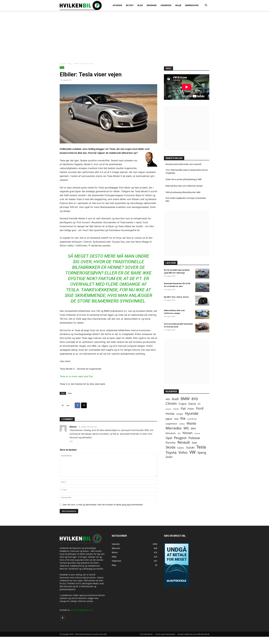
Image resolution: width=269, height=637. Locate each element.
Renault (184, 442)
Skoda (170, 447)
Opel (169, 437)
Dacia (192, 403)
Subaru (180, 447)
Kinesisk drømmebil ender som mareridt (183, 164)
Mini (193, 428)
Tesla (69, 393)
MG (186, 428)
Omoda (197, 433)
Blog (70, 63)
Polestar (194, 437)
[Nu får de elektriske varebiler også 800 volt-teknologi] (202, 273)
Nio (179, 433)
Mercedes (174, 428)
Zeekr (169, 457)
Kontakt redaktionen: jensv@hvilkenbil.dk (193, 634)
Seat (194, 442)
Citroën (171, 403)
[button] (206, 5)
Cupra (182, 403)
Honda (170, 413)
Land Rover (192, 419)
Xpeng (202, 452)
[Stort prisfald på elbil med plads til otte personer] (202, 327)
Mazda (191, 423)
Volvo (182, 452)
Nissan (188, 432)
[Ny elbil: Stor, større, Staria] (202, 300)
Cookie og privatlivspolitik (165, 634)
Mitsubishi (171, 433)
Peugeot (180, 437)
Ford (199, 408)
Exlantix (168, 409)
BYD (195, 398)
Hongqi (179, 414)
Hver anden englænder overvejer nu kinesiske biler (186, 199)
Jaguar (169, 418)
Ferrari (176, 409)
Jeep (176, 418)
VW (192, 452)
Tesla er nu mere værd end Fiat (76, 376)
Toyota (171, 452)
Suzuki (190, 447)
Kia (182, 418)
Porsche (171, 442)
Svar (71, 441)
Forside (62, 63)
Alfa (168, 399)
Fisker (191, 408)
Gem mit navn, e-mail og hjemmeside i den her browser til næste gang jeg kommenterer (103, 504)
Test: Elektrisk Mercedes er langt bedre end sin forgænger (187, 171)
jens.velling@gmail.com (82, 610)
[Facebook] (77, 405)
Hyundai (191, 413)
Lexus (182, 423)
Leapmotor (171, 423)
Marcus (72, 426)
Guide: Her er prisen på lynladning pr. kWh (184, 179)
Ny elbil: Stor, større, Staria (176, 297)
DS (199, 403)
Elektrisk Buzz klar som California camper (184, 186)
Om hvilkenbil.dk (146, 634)
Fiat (183, 408)
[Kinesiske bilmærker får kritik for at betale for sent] (202, 287)
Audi (175, 398)
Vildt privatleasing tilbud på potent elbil (183, 192)
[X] (84, 405)
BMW (185, 398)
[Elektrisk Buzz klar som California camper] (202, 314)
